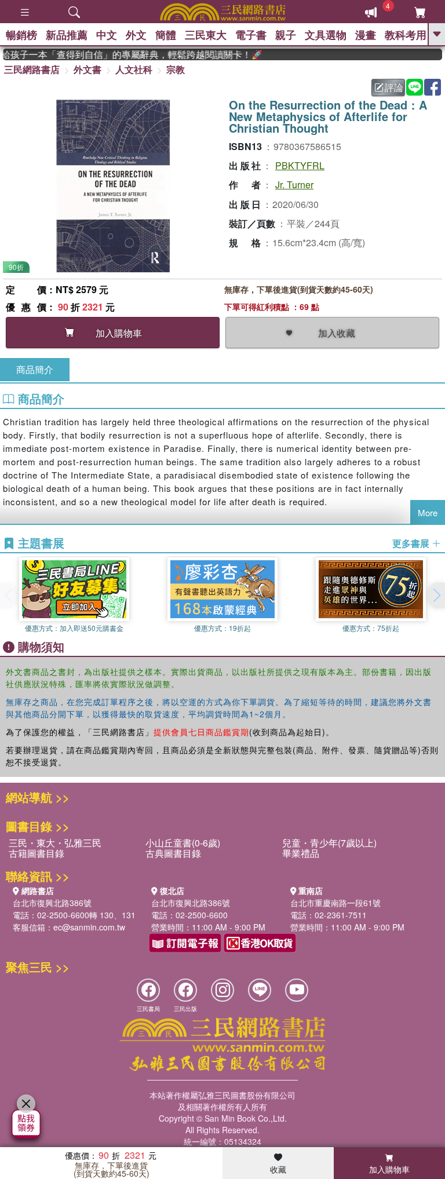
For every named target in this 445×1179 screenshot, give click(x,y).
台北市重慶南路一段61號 (335, 902)
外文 (136, 34)
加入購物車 (389, 1169)
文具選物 (325, 34)
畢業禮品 (300, 853)
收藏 (278, 1169)
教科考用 (405, 34)
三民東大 (206, 34)
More (427, 512)
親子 (285, 34)
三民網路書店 (32, 69)
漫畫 (365, 34)
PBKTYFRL (299, 165)
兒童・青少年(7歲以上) (329, 842)
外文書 (87, 69)
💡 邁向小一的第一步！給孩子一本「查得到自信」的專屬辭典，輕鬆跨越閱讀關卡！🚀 (125, 54)
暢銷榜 (21, 34)
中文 (106, 34)
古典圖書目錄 (173, 853)
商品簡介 (34, 369)
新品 (66, 34)
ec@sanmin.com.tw (89, 927)
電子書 (251, 34)
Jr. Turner (294, 184)
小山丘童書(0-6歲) (182, 842)
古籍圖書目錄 (36, 853)
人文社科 (133, 69)
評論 (394, 87)
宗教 (175, 69)
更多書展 (412, 543)
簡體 (165, 34)
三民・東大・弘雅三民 (55, 842)
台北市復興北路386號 (52, 902)
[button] (436, 595)
